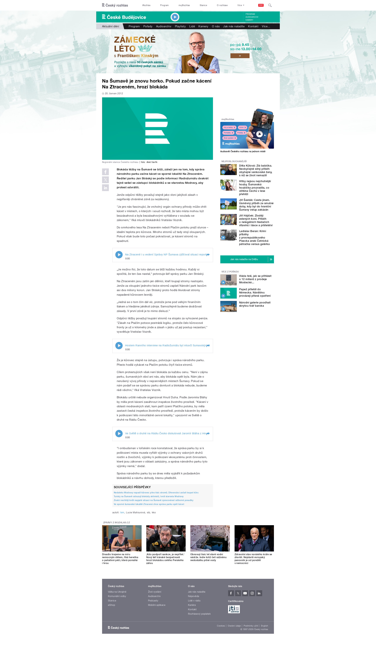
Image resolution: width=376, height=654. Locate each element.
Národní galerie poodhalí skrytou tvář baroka (255, 304)
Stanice (203, 5)
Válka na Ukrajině (117, 591)
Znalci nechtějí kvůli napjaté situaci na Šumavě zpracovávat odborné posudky (153, 500)
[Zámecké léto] (188, 51)
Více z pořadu (230, 271)
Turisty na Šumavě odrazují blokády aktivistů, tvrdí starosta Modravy (149, 496)
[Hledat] (270, 5)
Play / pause (119, 254)
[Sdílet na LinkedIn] (105, 187)
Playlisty (180, 26)
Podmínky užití (251, 626)
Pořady (148, 26)
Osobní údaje (234, 626)
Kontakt (253, 26)
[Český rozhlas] (115, 5)
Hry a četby (228, 127)
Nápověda (193, 596)
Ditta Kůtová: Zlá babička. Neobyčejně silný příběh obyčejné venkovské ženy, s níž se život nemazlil (255, 170)
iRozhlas (146, 5)
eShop (111, 605)
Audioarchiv (252, 17)
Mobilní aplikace (157, 605)
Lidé (192, 26)
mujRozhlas (184, 5)
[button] (207, 255)
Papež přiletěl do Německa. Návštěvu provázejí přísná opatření (255, 292)
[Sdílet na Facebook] (105, 171)
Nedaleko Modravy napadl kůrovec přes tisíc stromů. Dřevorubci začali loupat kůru (156, 492)
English (264, 626)
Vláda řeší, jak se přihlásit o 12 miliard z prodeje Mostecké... (255, 279)
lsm (122, 512)
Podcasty (153, 600)
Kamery (249, 20)
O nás (216, 26)
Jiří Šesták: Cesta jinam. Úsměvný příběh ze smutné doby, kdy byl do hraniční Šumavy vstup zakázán (256, 204)
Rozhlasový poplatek (199, 613)
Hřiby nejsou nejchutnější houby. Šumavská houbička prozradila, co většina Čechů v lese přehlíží (255, 188)
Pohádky (227, 133)
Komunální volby (117, 596)
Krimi (241, 127)
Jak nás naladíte (234, 26)
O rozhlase (222, 5)
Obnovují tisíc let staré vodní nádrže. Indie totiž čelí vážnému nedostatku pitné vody (208, 557)
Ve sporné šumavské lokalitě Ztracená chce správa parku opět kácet (149, 504)
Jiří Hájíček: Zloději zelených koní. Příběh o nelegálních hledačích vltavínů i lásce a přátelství (256, 220)
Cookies (221, 626)
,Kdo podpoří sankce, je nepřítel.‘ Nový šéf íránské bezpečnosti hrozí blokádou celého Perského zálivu (165, 559)
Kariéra (192, 605)
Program (164, 5)
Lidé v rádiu (194, 600)
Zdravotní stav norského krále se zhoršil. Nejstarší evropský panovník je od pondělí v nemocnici (253, 559)
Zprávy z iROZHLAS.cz (116, 522)
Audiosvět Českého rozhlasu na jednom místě (242, 151)
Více (266, 26)
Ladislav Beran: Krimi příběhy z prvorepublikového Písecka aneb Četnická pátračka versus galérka (254, 238)
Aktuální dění (110, 26)
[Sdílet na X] (105, 179)
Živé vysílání (229, 138)
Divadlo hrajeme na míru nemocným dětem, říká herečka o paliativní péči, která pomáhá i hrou (120, 559)
